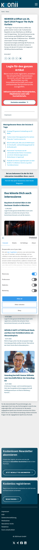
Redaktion (5, 527)
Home (3, 11)
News (7, 11)
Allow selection (19, 304)
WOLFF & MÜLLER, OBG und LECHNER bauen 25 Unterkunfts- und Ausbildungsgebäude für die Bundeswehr (20, 145)
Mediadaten (5, 521)
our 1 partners (12, 252)
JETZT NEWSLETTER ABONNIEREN (18, 472)
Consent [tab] (5, 243)
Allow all (19, 298)
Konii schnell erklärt (8, 530)
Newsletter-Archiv (7, 524)
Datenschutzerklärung (8, 518)
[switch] (34, 279)
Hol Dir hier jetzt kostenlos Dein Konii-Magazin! (19, 181)
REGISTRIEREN (11, 499)
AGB (2, 514)
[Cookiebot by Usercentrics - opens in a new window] (29, 238)
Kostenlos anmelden (18, 102)
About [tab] (34, 243)
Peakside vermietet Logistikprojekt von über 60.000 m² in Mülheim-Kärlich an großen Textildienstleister (21, 163)
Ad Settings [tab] (24, 243)
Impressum (7, 115)
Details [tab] (14, 243)
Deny (19, 310)
